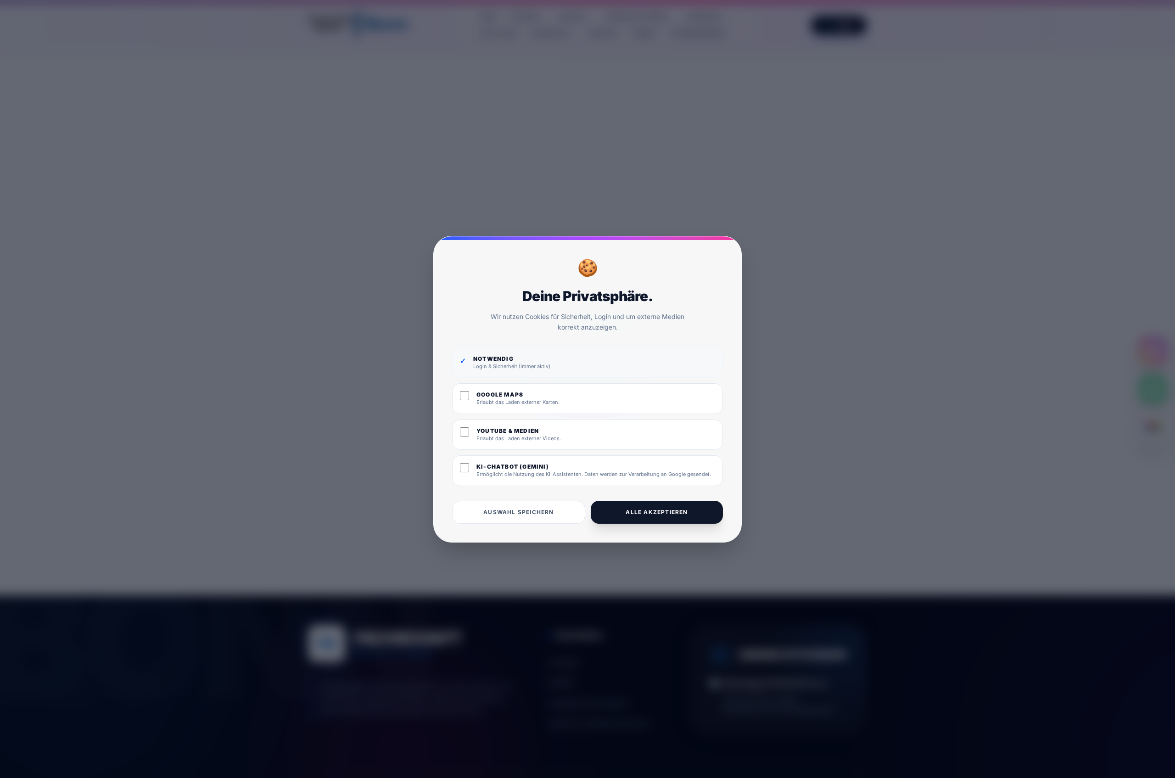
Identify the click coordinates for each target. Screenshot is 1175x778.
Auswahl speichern (518, 511)
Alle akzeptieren (657, 511)
